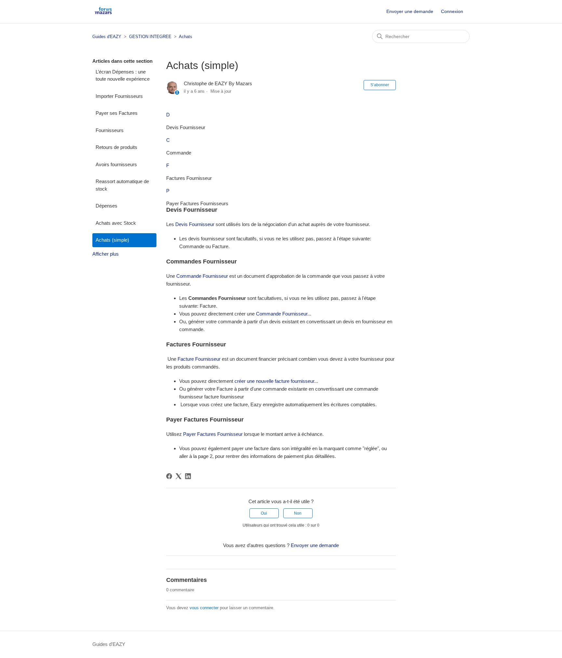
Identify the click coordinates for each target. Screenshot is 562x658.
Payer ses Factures (117, 113)
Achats (185, 36)
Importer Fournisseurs (119, 96)
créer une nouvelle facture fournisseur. (274, 381)
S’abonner (379, 85)
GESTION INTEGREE (150, 36)
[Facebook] (169, 476)
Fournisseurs (110, 130)
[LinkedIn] (188, 476)
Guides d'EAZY (106, 36)
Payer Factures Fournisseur (213, 434)
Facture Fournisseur (199, 359)
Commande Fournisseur (202, 276)
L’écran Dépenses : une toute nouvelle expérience (123, 75)
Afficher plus (105, 254)
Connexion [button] (452, 11)
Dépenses (106, 205)
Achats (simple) (112, 240)
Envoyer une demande (409, 11)
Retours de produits (116, 147)
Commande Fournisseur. (282, 313)
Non (297, 513)
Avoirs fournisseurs (116, 164)
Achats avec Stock (116, 223)
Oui (264, 513)
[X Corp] (178, 476)
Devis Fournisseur (194, 224)
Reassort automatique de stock (122, 185)
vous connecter (204, 607)
